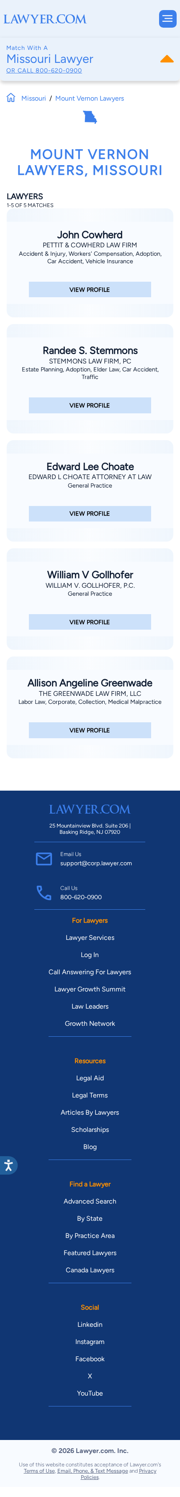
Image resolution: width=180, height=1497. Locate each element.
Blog (90, 1147)
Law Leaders (90, 1006)
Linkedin (90, 1324)
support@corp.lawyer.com (96, 863)
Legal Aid (90, 1078)
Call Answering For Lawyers (90, 972)
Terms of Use (39, 1471)
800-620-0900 (59, 70)
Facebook (90, 1359)
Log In (90, 955)
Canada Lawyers (90, 1270)
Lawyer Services (90, 938)
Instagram (90, 1342)
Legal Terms (90, 1095)
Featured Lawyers (90, 1253)
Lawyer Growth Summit (90, 989)
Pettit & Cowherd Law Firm (90, 245)
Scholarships (90, 1130)
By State (90, 1218)
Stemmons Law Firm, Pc (90, 361)
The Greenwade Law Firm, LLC (90, 694)
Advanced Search (90, 1201)
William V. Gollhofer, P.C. (90, 585)
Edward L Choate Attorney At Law (90, 477)
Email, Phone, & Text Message (92, 1471)
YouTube (90, 1393)
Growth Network (90, 1023)
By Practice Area (90, 1236)
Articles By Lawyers (90, 1112)
